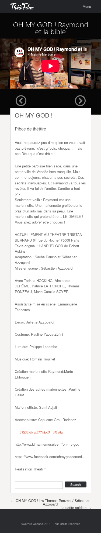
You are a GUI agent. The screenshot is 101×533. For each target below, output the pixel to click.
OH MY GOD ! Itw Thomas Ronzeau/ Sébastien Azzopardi (50, 502)
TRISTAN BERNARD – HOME (41, 432)
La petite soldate (76, 507)
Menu (87, 6)
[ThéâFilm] (22, 6)
